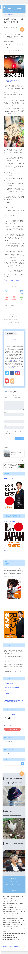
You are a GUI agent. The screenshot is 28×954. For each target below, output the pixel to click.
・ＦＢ (5, 697)
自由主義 (15, 319)
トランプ (7, 325)
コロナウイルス (8, 317)
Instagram (17, 375)
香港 (21, 322)
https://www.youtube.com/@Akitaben (12, 815)
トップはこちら (10, 367)
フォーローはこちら (8, 725)
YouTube (6, 383)
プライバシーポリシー (11, 884)
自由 (10, 314)
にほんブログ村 (14, 718)
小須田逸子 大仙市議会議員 (14, 9)
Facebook (12, 375)
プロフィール (16, 881)
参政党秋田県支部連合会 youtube (10, 535)
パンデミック (8, 319)
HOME (15, 878)
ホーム (10, 881)
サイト (5, 425)
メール (6, 418)
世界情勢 (12, 306)
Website (12, 383)
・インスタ (6, 693)
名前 (5, 412)
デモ (19, 314)
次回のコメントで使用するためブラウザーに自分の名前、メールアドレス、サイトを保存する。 (13, 433)
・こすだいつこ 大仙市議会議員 (11, 687)
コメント (6, 400)
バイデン (16, 317)
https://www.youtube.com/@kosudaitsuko (13, 871)
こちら (20, 366)
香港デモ (14, 314)
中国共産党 (16, 322)
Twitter (7, 375)
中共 (6, 314)
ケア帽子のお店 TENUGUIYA (14, 783)
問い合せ (20, 884)
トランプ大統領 (8, 322)
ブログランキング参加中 (9, 714)
